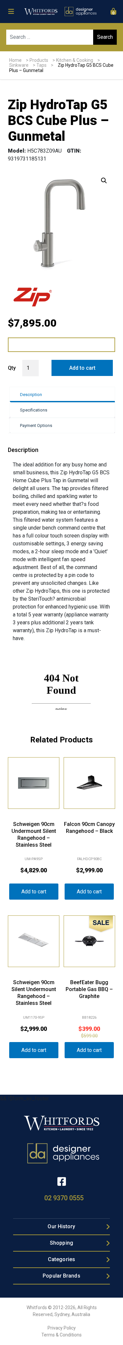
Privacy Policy (62, 1328)
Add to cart (82, 368)
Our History (61, 1226)
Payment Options (36, 425)
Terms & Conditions (61, 1334)
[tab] (62, 394)
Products (39, 60)
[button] (104, 181)
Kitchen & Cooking (74, 60)
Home (15, 60)
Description (31, 394)
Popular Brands (61, 1276)
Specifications (33, 410)
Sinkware (19, 65)
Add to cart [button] (33, 891)
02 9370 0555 (64, 1198)
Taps (41, 65)
